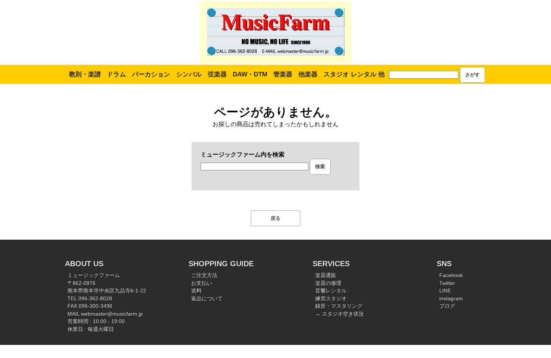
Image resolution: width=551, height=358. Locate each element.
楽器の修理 (328, 283)
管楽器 (282, 74)
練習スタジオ (331, 298)
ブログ (447, 306)
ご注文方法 (204, 275)
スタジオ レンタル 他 (354, 74)
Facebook (451, 275)
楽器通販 (325, 275)
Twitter (447, 283)
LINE (445, 291)
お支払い (201, 283)
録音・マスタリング (338, 306)
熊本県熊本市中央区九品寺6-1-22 (106, 291)
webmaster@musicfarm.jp (112, 314)
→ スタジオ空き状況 (339, 314)
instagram (451, 298)
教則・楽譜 (85, 74)
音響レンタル (331, 291)
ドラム (116, 74)
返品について (207, 298)
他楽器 (307, 74)
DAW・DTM (250, 74)
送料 (196, 291)
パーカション (151, 74)
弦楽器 (217, 74)
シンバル (189, 74)
